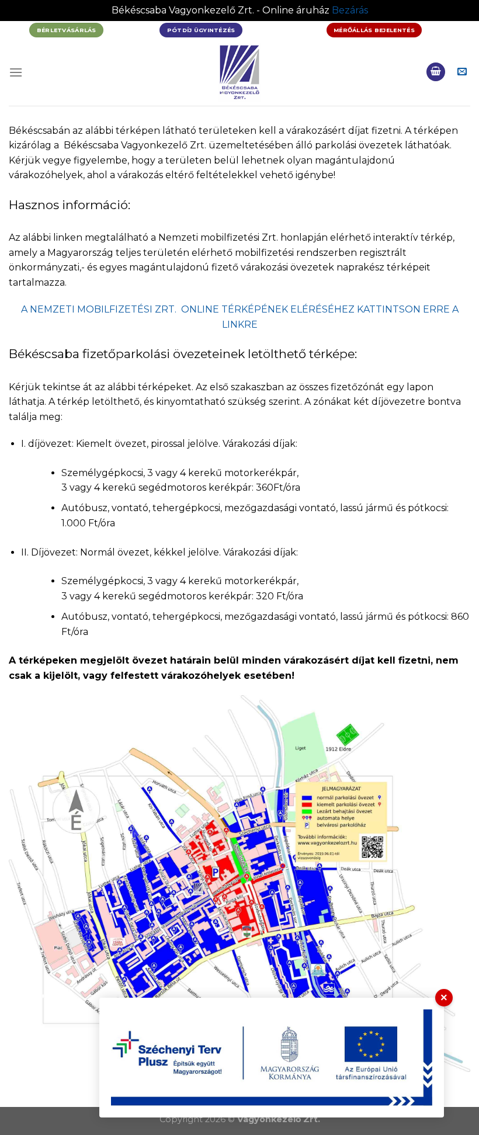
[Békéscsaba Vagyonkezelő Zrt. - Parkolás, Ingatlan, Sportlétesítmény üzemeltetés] (239, 72)
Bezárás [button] (350, 10)
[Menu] (16, 72)
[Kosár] (435, 72)
